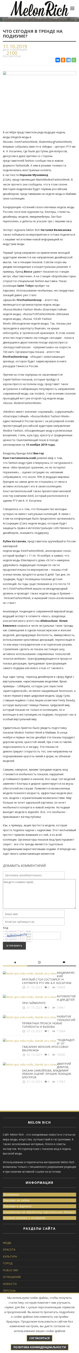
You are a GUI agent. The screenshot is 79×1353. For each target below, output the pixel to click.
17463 (61, 1081)
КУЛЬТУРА (10, 1256)
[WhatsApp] (74, 60)
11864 (61, 1031)
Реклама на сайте (17, 1200)
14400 (61, 1054)
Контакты (11, 1194)
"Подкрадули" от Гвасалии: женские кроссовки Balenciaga (48, 1045)
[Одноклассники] (63, 60)
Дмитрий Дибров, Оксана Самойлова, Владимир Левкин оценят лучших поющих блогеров (46, 1070)
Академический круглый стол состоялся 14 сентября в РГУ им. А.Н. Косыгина (48, 978)
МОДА (7, 1243)
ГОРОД (7, 1263)
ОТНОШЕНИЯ (12, 1277)
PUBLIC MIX (10, 1270)
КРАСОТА (9, 1249)
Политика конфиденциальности (39, 1347)
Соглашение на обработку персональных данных (39, 1212)
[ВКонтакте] (57, 60)
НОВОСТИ (9, 1284)
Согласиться (39, 1338)
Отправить (14, 945)
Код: (5, 928)
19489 (61, 987)
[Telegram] (68, 60)
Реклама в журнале (18, 1206)
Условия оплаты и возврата (24, 1218)
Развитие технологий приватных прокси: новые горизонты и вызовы (48, 1021)
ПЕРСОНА (9, 1290)
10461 (61, 1007)
